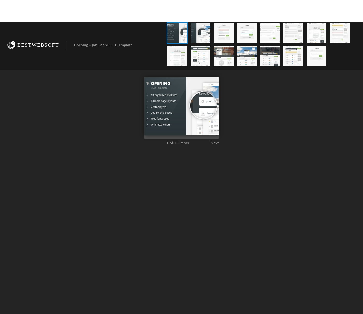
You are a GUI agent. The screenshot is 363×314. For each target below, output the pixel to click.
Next (215, 142)
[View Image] (177, 33)
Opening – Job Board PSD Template (103, 45)
